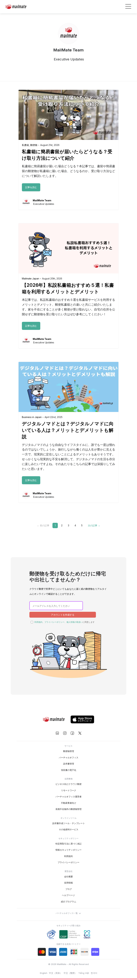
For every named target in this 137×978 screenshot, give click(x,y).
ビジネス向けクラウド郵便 (68, 784)
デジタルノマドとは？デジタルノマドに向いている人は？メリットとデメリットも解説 (68, 430)
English (43, 973)
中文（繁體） (70, 973)
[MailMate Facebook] (72, 733)
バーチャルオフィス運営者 (68, 796)
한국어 (94, 973)
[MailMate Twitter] (80, 733)
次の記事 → (94, 525)
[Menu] (128, 7)
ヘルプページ (68, 895)
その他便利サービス (68, 829)
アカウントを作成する (62, 614)
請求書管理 (68, 763)
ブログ (68, 889)
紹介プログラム (68, 901)
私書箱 (25, 145)
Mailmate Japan (30, 278)
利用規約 (38, 622)
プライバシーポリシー (54, 622)
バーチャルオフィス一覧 (67, 913)
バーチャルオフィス (68, 757)
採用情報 (68, 882)
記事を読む (31, 187)
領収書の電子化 (68, 770)
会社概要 (68, 876)
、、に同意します (64, 622)
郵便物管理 (68, 751)
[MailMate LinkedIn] (57, 733)
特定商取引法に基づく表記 (68, 843)
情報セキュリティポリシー (68, 849)
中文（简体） (55, 973)
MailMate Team (42, 200)
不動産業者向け (68, 803)
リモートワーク (68, 790)
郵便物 (33, 145)
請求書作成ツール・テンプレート (68, 823)
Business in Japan (32, 417)
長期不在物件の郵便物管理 (68, 809)
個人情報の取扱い (74, 622)
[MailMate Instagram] (65, 733)
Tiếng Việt (83, 973)
